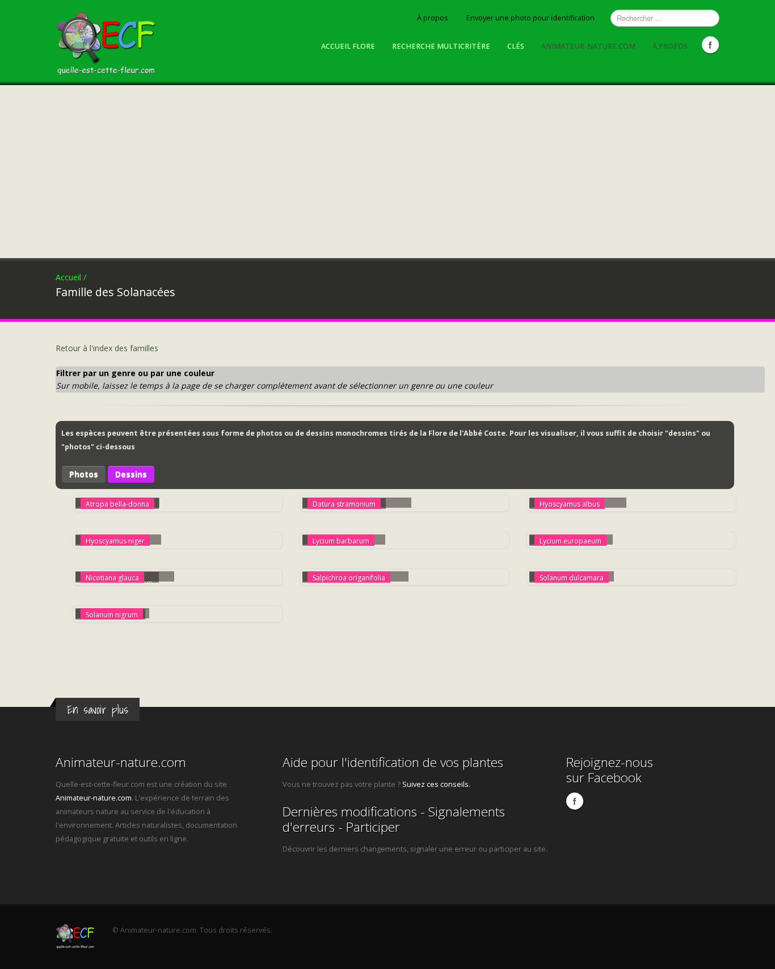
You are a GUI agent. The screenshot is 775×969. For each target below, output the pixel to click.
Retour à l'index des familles (107, 348)
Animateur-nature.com (588, 46)
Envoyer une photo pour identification (530, 18)
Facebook (710, 44)
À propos (432, 18)
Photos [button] (83, 474)
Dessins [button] (131, 474)
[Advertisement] (387, 170)
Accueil (71, 277)
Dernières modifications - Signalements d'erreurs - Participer (394, 819)
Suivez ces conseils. (436, 784)
